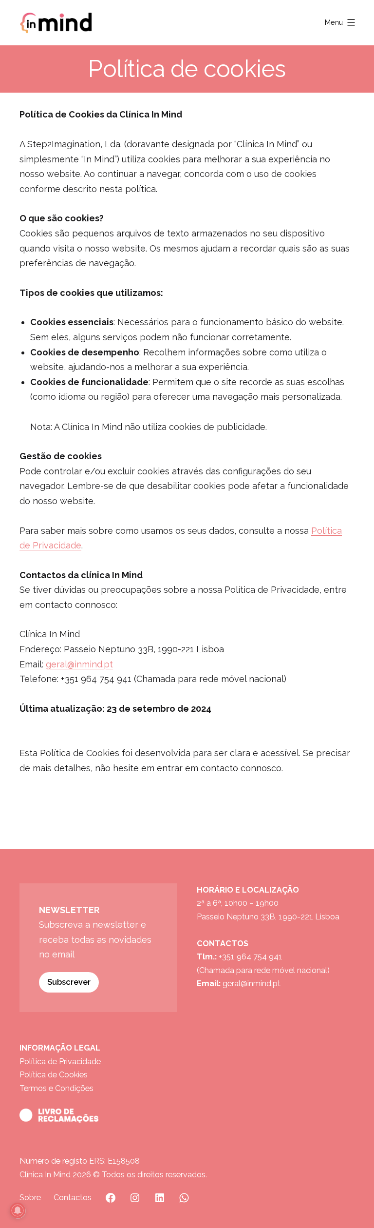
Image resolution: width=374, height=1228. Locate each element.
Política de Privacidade (60, 1061)
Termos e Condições (56, 1088)
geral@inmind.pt (79, 664)
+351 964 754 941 (250, 956)
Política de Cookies (53, 1074)
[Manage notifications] (17, 1210)
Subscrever (69, 982)
